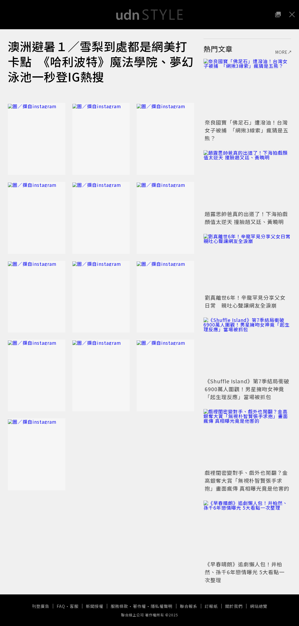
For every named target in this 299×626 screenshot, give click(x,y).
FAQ (61, 606)
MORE (281, 52)
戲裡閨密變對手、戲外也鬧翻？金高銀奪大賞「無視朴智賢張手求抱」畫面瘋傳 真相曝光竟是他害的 (247, 480)
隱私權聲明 (162, 606)
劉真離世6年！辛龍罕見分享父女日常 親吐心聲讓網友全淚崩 (245, 301)
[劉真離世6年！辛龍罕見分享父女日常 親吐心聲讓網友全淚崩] (247, 263)
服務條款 (119, 606)
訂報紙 (211, 606)
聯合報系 (188, 606)
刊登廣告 (40, 606)
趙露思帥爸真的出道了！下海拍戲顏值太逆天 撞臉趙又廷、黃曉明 (246, 217)
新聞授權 (94, 606)
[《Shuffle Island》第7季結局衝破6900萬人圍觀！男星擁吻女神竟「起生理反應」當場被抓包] (247, 347)
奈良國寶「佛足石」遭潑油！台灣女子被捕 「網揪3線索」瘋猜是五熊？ (246, 130)
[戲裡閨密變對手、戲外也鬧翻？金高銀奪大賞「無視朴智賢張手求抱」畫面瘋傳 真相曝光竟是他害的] (247, 438)
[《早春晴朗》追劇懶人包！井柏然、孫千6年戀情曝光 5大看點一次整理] (247, 530)
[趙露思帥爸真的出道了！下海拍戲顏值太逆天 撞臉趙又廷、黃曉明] (247, 179)
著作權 (139, 606)
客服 (74, 606)
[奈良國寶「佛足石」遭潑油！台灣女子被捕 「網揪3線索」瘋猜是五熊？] (247, 88)
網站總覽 (258, 606)
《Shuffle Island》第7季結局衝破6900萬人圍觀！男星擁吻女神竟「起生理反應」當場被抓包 (247, 389)
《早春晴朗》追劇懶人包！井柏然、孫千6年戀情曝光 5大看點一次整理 (245, 572)
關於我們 (234, 606)
